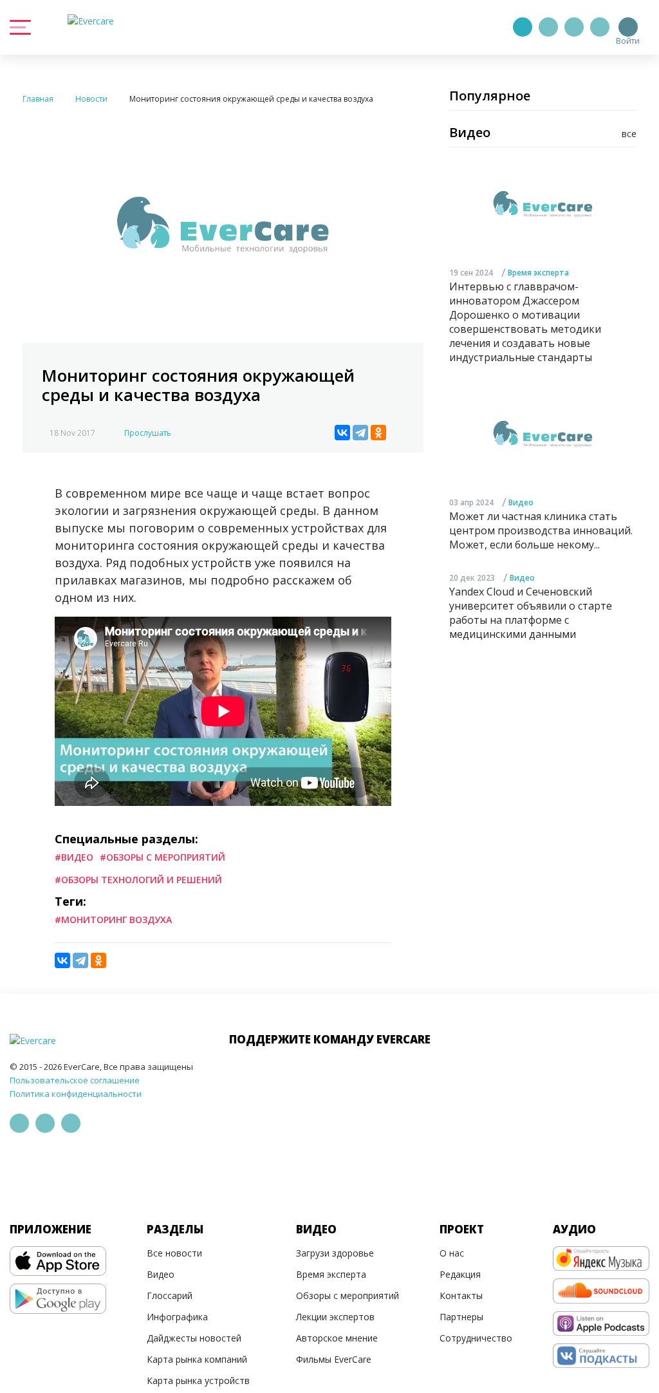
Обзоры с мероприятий (347, 1295)
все (629, 133)
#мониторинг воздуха (113, 919)
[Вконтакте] (574, 27)
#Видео (74, 857)
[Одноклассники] (378, 432)
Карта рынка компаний (197, 1359)
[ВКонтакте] (342, 432)
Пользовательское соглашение (75, 1080)
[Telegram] (548, 27)
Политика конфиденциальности (76, 1093)
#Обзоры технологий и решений (138, 880)
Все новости (174, 1253)
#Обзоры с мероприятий (162, 857)
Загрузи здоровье (335, 1253)
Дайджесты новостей (194, 1338)
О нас (452, 1253)
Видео (521, 502)
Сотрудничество (476, 1338)
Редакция (460, 1274)
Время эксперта (538, 272)
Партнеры (461, 1317)
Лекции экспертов (335, 1317)
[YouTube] (599, 27)
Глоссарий (169, 1295)
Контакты (461, 1295)
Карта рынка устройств (198, 1380)
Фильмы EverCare (333, 1359)
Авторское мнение (337, 1338)
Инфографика (177, 1317)
